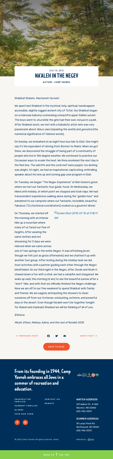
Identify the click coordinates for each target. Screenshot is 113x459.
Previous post (28, 336)
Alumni (19, 410)
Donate (49, 403)
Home (56, 439)
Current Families (26, 406)
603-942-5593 (84, 411)
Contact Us (52, 399)
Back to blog (56, 347)
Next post (87, 336)
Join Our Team (24, 414)
